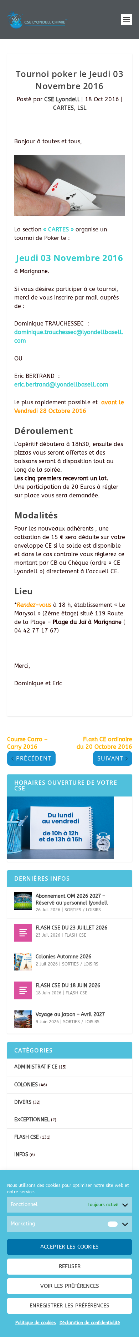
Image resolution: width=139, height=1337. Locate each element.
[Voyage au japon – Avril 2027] (23, 1019)
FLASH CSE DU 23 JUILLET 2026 (71, 928)
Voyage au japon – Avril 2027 (70, 1014)
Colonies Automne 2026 (63, 957)
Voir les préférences (69, 1286)
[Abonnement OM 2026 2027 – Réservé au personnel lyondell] (23, 901)
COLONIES (26, 1085)
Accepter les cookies (69, 1247)
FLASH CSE (75, 935)
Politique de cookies (35, 1322)
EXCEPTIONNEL (32, 1120)
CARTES (63, 107)
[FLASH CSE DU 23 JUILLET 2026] (23, 933)
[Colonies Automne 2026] (23, 961)
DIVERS (22, 1102)
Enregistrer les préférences (69, 1305)
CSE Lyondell (61, 99)
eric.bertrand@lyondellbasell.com (61, 384)
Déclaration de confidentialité (90, 1322)
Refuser (70, 1266)
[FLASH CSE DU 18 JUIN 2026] (23, 990)
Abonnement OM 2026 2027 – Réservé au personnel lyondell (72, 899)
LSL (81, 107)
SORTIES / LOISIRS (83, 909)
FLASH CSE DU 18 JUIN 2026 (68, 986)
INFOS (21, 1155)
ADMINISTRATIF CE (35, 1067)
